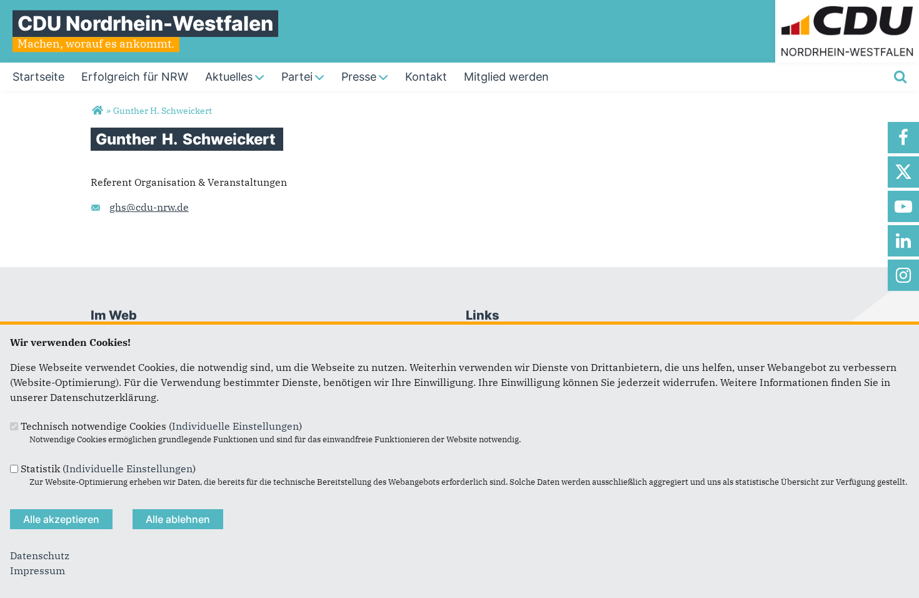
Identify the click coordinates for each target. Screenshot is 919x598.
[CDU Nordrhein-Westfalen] (97, 110)
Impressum (37, 570)
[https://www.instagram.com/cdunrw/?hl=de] (903, 275)
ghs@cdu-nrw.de (149, 207)
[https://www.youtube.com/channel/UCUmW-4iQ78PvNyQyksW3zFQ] (903, 206)
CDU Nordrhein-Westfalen (145, 23)
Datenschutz (39, 555)
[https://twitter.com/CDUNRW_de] (903, 172)
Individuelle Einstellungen (235, 426)
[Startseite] (847, 7)
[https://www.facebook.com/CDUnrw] (903, 137)
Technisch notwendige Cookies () (161, 426)
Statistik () (108, 468)
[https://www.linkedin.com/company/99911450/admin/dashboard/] (903, 240)
